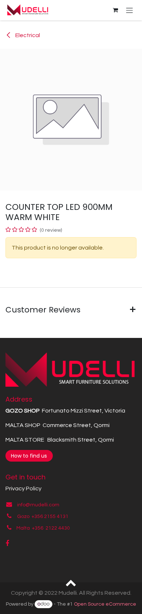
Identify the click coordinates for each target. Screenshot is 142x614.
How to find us (29, 455)
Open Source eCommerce (105, 604)
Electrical (27, 35)
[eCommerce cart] (115, 10)
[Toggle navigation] (129, 10)
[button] (71, 582)
